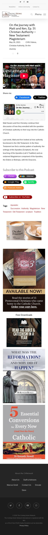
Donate (38, 485)
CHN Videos (31, 42)
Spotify (31, 182)
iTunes (11, 176)
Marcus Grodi (12, 485)
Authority (25, 208)
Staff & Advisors (29, 480)
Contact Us (26, 485)
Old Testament (18, 212)
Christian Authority (16, 46)
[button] (40, 14)
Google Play (13, 182)
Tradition (37, 212)
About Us (15, 480)
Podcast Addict (14, 188)
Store (24, 490)
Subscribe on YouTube (19, 197)
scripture (29, 212)
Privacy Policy (24, 525)
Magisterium (35, 208)
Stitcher (30, 176)
